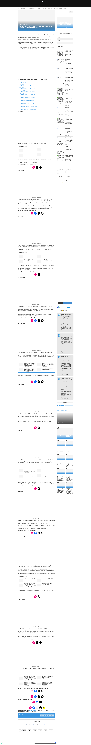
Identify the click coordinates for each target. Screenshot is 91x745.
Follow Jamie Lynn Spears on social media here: (29, 106)
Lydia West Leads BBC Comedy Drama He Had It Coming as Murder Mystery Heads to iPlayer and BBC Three (69, 158)
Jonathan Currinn (22, 29)
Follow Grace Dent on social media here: (27, 82)
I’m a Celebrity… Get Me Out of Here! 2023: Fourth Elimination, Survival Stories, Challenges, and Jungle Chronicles (30, 579)
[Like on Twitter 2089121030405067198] (65, 331)
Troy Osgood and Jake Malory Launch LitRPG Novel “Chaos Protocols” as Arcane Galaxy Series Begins (60, 463)
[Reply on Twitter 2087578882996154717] (61, 374)
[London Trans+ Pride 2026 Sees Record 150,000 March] (70, 290)
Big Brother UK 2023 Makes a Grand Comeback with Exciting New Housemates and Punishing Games (29, 260)
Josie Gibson (21, 87)
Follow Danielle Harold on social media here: (28, 91)
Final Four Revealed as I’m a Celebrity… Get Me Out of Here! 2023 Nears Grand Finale (47, 584)
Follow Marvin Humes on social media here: (28, 94)
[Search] (45, 8)
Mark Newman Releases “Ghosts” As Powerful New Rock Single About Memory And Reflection (68, 131)
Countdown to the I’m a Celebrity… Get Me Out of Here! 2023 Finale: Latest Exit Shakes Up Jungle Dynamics (29, 256)
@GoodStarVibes (32, 710)
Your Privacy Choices (48, 742)
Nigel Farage (21, 84)
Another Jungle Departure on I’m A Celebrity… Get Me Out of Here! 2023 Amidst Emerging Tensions (29, 155)
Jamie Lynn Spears (22, 105)
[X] (37, 167)
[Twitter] (37, 707)
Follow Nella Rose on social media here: (27, 100)
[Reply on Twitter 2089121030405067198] (61, 331)
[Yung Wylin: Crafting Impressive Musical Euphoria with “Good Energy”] (65, 418)
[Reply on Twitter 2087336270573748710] (61, 398)
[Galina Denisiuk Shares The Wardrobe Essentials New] (65, 195)
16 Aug (61, 315)
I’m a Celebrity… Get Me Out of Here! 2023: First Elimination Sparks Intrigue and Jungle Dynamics (48, 364)
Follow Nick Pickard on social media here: (28, 97)
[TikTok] (40, 167)
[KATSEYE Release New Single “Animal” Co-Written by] (65, 290)
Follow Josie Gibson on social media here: (28, 88)
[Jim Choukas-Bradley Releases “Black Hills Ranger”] (70, 221)
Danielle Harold (22, 90)
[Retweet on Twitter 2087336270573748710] (63, 398)
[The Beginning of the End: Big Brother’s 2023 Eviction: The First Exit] (39, 369)
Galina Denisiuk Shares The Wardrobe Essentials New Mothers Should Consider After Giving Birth (69, 62)
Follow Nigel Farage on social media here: (28, 85)
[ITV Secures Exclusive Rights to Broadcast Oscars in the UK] (39, 149)
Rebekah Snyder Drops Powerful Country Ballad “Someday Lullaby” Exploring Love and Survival (69, 91)
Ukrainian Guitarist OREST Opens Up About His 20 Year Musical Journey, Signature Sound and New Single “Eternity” (65, 25)
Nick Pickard (21, 96)
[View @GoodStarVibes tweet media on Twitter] (61, 329)
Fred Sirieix (21, 102)
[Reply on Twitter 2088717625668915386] (61, 352)
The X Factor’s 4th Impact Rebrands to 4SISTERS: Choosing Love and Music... (65, 436)
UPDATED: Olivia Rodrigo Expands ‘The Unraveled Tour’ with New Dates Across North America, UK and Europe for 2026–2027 (69, 491)
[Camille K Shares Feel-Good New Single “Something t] (70, 196)
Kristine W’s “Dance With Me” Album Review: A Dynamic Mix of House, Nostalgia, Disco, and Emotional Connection (69, 449)
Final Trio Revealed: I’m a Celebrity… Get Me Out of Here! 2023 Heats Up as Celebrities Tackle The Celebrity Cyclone (47, 256)
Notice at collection (38, 742)
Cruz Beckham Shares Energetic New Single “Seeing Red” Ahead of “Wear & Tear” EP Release (69, 140)
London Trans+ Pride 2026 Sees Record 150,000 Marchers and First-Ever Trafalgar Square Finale (60, 490)
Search (58, 10)
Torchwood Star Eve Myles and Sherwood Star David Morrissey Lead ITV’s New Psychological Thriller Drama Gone (29, 150)
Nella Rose (21, 99)
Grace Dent (21, 81)
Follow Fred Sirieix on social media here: (27, 103)
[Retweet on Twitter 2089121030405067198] (63, 331)
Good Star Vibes (64, 314)
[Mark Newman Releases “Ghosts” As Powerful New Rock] (70, 244)
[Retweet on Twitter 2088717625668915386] (63, 352)
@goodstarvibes (69, 314)
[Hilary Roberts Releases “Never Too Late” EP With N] (59, 222)
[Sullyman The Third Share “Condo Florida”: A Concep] (65, 242)
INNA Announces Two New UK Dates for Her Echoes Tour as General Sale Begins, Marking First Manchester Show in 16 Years (69, 464)
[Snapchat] (44, 707)
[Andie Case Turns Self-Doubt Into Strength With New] (59, 199)
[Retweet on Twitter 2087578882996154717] (63, 374)
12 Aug (61, 379)
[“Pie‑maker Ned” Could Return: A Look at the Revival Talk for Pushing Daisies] (39, 154)
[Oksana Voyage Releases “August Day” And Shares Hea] (59, 244)
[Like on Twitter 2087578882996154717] (65, 374)
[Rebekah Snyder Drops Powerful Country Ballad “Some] (65, 222)
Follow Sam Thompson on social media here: (28, 109)
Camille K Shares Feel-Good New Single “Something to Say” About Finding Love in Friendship (69, 71)
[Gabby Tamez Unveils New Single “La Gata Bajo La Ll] (65, 262)
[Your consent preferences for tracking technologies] (2, 743)
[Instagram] (33, 167)
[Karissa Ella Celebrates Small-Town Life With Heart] (59, 290)
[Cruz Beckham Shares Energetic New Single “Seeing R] (59, 264)
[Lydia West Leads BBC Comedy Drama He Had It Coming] (70, 267)
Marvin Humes (21, 93)
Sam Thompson (22, 108)
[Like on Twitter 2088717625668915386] (65, 352)
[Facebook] (35, 213)
